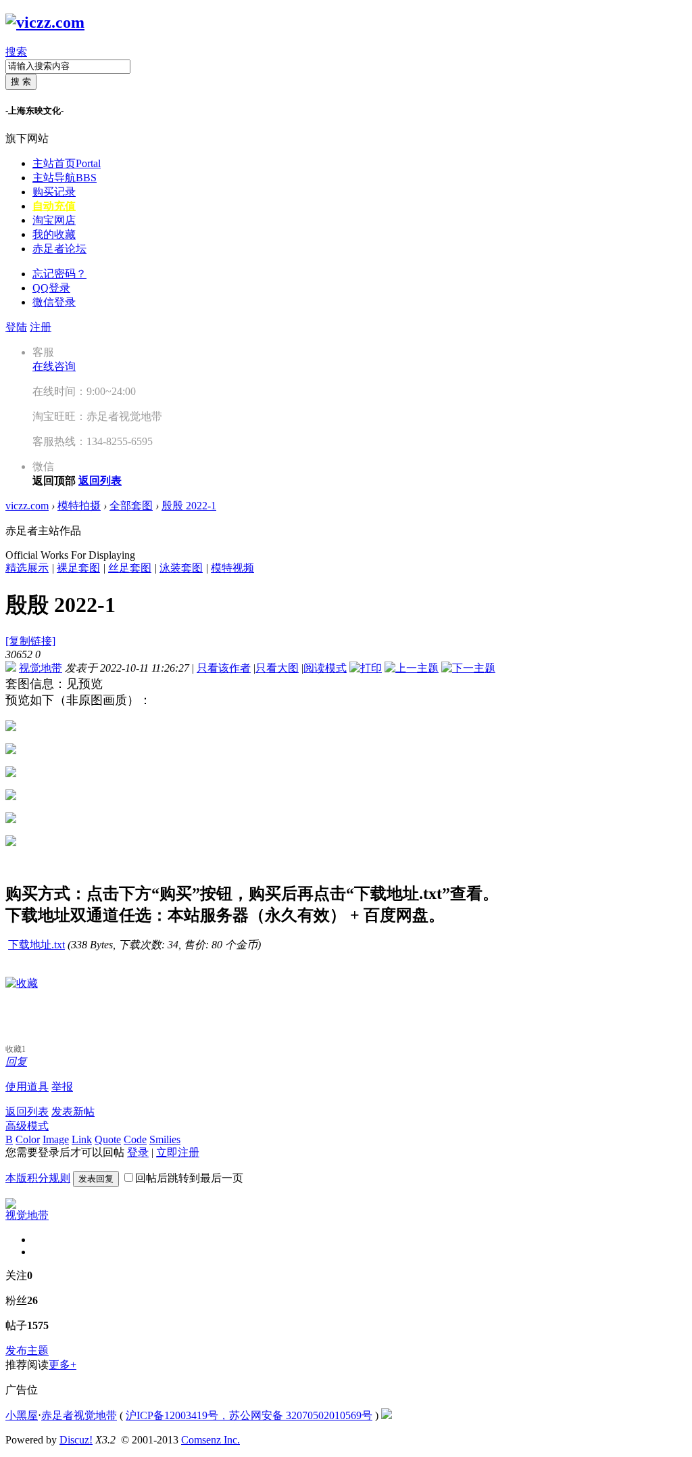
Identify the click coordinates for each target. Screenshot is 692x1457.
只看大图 (277, 668)
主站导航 (64, 177)
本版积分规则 (37, 1178)
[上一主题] (412, 668)
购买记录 (54, 192)
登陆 (16, 327)
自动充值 (54, 206)
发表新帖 (73, 1111)
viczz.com (27, 505)
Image (56, 1139)
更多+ (62, 1364)
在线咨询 (54, 366)
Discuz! (76, 1440)
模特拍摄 (79, 505)
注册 (40, 327)
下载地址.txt (36, 944)
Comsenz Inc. (210, 1440)
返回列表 (27, 1111)
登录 (138, 1152)
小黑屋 (21, 1415)
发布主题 (27, 1350)
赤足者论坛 (59, 248)
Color (28, 1139)
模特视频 (232, 568)
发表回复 (96, 1179)
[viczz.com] (44, 22)
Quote (108, 1139)
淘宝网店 (54, 220)
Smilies (164, 1139)
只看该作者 (224, 668)
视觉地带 (40, 668)
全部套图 (131, 505)
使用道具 (27, 1086)
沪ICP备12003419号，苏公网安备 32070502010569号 (249, 1415)
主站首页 (66, 163)
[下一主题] (468, 668)
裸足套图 (78, 568)
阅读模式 (325, 668)
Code (135, 1139)
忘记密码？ (59, 273)
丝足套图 (129, 568)
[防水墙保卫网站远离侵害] (386, 1415)
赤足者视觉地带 (79, 1415)
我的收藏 (54, 234)
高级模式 (27, 1126)
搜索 (16, 51)
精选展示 (27, 568)
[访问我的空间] (10, 1205)
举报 (62, 1086)
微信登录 (54, 302)
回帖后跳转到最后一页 (189, 1178)
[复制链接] (30, 641)
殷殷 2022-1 (189, 505)
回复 (16, 1061)
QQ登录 (51, 288)
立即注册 (177, 1152)
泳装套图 (181, 568)
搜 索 (21, 81)
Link (82, 1139)
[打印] (365, 668)
